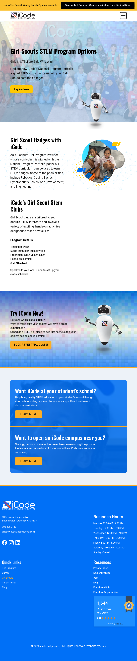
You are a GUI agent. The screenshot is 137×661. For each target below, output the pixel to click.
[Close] (133, 5)
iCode (103, 646)
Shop (5, 587)
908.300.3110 (9, 526)
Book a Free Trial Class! (31, 344)
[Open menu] (123, 15)
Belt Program (9, 568)
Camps (6, 573)
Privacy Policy (100, 568)
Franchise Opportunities (105, 592)
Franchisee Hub (101, 587)
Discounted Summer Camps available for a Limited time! (97, 5)
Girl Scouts (7, 577)
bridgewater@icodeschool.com (18, 531)
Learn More (28, 414)
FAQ (95, 582)
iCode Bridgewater (50, 646)
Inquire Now (21, 89)
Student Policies (101, 573)
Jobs (96, 577)
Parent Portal (9, 582)
